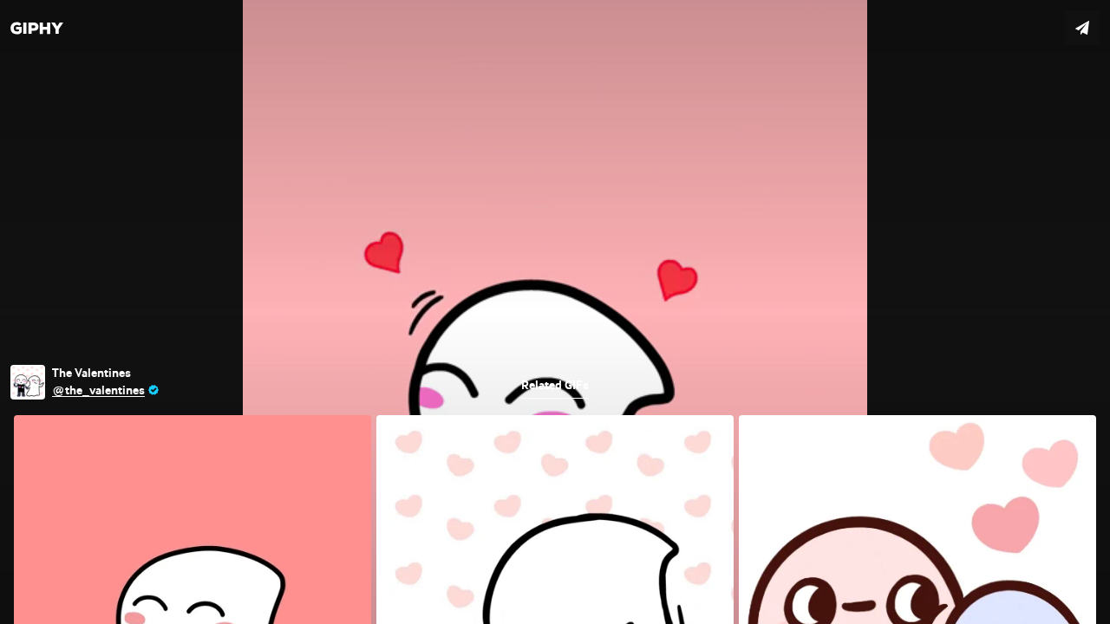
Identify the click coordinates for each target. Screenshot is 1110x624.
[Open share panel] (1082, 27)
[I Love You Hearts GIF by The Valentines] (555, 312)
